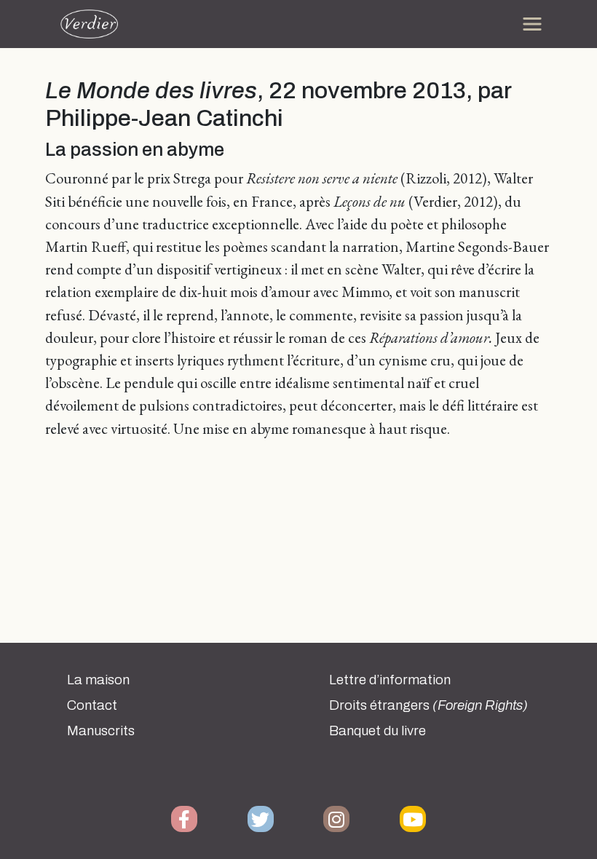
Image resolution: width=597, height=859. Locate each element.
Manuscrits (101, 731)
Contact (92, 705)
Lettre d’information (390, 680)
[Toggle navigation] (532, 24)
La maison (98, 680)
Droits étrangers (428, 705)
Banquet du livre (377, 731)
